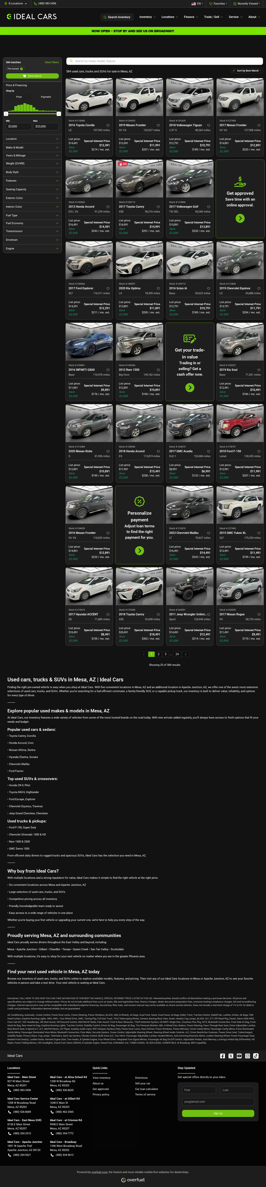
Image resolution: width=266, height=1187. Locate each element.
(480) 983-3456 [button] (47, 3)
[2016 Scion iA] (189, 260)
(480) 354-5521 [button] (22, 1155)
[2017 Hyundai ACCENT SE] (89, 586)
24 (177, 654)
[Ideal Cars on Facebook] (221, 1056)
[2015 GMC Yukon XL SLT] (240, 505)
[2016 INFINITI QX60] (89, 341)
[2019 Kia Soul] (240, 341)
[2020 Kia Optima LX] (139, 260)
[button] (17, 3)
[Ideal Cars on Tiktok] (254, 1056)
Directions (141, 1077)
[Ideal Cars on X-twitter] (229, 1056)
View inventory (101, 1077)
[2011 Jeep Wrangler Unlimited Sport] (189, 586)
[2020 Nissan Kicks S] (89, 423)
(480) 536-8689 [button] (22, 1112)
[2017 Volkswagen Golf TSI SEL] (189, 178)
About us (98, 1083)
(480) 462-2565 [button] (64, 1112)
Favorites (219, 3)
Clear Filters (52, 62)
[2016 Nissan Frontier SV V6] (89, 505)
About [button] (252, 17)
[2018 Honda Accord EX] (139, 423)
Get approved (101, 1089)
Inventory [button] (146, 17)
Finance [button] (189, 17)
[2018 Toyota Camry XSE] (139, 586)
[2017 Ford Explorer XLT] (89, 260)
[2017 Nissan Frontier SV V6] (240, 97)
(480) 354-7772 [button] (64, 1133)
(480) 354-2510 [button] (22, 1133)
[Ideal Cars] (32, 17)
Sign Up (218, 1113)
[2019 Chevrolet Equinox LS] (240, 260)
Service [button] (234, 17)
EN (199, 3)
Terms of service (145, 1094)
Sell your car (142, 1083)
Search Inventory (119, 17)
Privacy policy (101, 1094)
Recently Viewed (248, 3)
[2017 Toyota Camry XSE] (139, 178)
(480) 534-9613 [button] (64, 1155)
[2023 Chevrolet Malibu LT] (189, 505)
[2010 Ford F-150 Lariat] (240, 423)
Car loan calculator (146, 1089)
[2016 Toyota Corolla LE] (89, 97)
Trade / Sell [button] (211, 17)
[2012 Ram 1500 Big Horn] (139, 341)
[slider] (6, 114)
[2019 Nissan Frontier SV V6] (139, 97)
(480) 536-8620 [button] (64, 1090)
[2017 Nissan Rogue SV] (240, 586)
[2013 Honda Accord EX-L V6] (89, 178)
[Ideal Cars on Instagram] (246, 1056)
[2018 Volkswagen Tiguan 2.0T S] (189, 97)
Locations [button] (168, 17)
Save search (35, 75)
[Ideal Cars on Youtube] (238, 1056)
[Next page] (185, 654)
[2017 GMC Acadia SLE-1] (189, 423)
